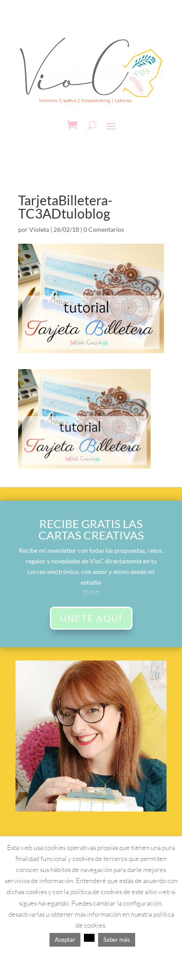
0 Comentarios (103, 229)
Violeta (39, 229)
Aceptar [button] (65, 939)
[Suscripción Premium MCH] (91, 809)
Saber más (116, 939)
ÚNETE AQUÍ (91, 618)
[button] (89, 938)
